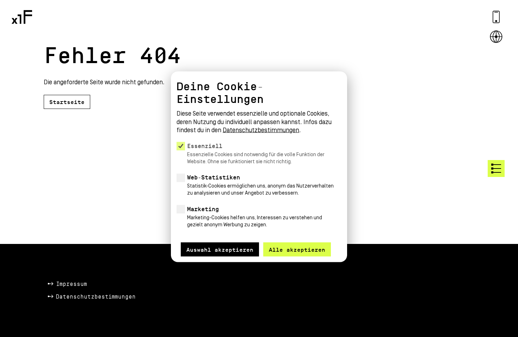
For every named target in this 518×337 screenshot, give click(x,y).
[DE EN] (496, 37)
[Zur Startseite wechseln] (21, 17)
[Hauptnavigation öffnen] (496, 168)
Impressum (71, 284)
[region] (259, 158)
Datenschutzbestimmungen (96, 297)
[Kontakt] (496, 17)
